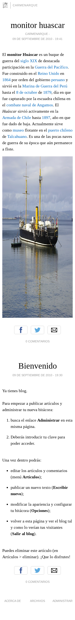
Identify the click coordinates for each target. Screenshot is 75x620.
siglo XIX (28, 60)
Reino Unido (48, 73)
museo (18, 130)
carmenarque (25, 5)
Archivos (37, 601)
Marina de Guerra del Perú (44, 86)
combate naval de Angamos (29, 105)
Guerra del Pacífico (51, 67)
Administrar (62, 601)
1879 (47, 92)
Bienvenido (37, 366)
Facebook (21, 330)
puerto (53, 130)
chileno (66, 130)
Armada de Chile (16, 117)
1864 (6, 79)
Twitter (37, 330)
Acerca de (12, 601)
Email (54, 330)
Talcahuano (17, 136)
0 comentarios (38, 341)
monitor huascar (38, 25)
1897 (46, 117)
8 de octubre (26, 92)
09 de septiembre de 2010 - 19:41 (37, 39)
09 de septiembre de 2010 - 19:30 (37, 375)
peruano (58, 79)
